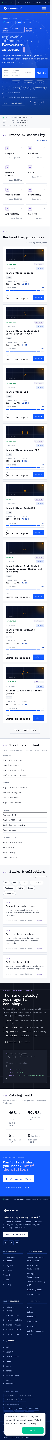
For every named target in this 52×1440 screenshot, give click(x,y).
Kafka (20, 888)
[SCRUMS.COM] (12, 1210)
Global (8, 22)
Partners (7, 1371)
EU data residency (12, 842)
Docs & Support (11, 1375)
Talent (47, 2)
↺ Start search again (13, 103)
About (6, 1347)
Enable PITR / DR (12, 820)
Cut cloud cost (11, 797)
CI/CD (27, 88)
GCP (14, 883)
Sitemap (25, 1438)
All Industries (11, 1334)
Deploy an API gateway (14, 775)
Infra (6, 1280)
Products (6, 18)
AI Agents (8, 1265)
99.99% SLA (8, 847)
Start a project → (15, 1234)
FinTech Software (12, 1329)
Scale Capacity (11, 1315)
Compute (16, 82)
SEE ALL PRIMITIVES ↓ (25, 730)
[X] (11, 1242)
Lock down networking (14, 825)
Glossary (31, 1326)
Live (7, 1199)
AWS (6, 883)
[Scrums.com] (12, 8)
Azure (23, 883)
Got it (32, 1430)
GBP (24, 22)
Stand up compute (12, 765)
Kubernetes (36, 883)
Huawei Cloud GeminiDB (20, 508)
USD (19, 22)
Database (28, 82)
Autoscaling (9, 852)
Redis (30, 888)
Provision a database (14, 760)
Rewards (7, 1366)
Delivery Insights (12, 1320)
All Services (33, 1294)
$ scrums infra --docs (17, 1187)
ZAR (29, 22)
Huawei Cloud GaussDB (19, 272)
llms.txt (8, 1409)
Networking (40, 88)
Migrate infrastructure (15, 787)
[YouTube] (17, 1242)
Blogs (29, 1307)
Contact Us (9, 1352)
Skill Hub (32, 1321)
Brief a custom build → (18, 1178)
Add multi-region (12, 792)
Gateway (16, 88)
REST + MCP (33, 1409)
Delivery (37, 2)
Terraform (9, 893)
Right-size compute (13, 802)
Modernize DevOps (12, 1325)
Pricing (7, 1284)
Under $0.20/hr (11, 857)
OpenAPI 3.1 (20, 1409)
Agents (27, 2)
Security (15, 1438)
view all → (42, 140)
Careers (7, 1361)
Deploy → (38, 297)
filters (29, 73)
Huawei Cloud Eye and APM (22, 449)
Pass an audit (10, 830)
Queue (39, 82)
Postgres (9, 888)
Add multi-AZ (9, 815)
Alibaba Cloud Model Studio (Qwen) (24, 692)
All (19, 2)
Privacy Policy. (30, 1423)
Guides (30, 1312)
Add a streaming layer (14, 770)
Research (31, 1317)
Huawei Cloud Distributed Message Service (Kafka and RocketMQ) (24, 569)
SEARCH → (41, 73)
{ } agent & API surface (37, 103)
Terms (5, 1438)
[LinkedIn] (5, 1242)
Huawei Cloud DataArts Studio (20, 631)
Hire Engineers (34, 1290)
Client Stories (11, 1356)
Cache (6, 88)
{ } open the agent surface (17, 1042)
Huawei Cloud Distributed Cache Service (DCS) (22, 332)
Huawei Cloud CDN (17, 391)
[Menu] (44, 8)
